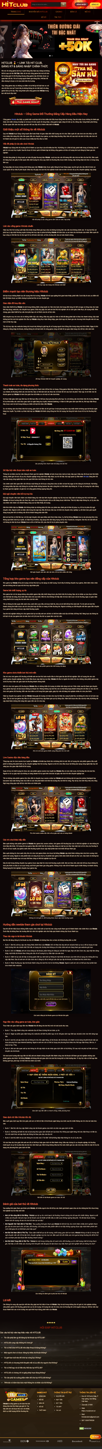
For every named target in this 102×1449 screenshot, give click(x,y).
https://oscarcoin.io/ (89, 1411)
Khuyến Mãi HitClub (38, 12)
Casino (59, 12)
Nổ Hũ (87, 12)
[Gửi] (63, 4)
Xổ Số (43, 17)
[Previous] (4, 39)
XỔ (40, 1407)
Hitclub (5, 1404)
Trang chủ (16, 12)
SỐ (42, 1407)
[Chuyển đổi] (2, 1338)
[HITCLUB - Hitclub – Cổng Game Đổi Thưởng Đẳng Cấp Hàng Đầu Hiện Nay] (14, 4)
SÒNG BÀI (42, 1396)
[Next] (97, 39)
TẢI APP (58, 1407)
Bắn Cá (73, 12)
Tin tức (58, 17)
